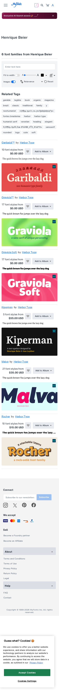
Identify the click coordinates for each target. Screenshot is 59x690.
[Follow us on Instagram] (6, 505)
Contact (7, 597)
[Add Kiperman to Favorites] (28, 316)
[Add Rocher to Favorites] (28, 425)
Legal (6, 578)
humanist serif (10, 121)
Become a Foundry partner (16, 535)
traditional (28, 105)
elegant (48, 121)
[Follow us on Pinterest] (25, 505)
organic (37, 100)
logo (17, 132)
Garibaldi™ (8, 142)
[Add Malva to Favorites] (28, 370)
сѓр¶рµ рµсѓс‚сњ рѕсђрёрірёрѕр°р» (36, 111)
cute (25, 132)
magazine (49, 100)
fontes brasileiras (11, 116)
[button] (44, 75)
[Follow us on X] (16, 505)
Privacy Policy (10, 568)
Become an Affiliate (13, 540)
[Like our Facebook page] (35, 505)
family (39, 105)
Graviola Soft (9, 252)
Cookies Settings (27, 681)
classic (15, 105)
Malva (5, 361)
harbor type (40, 116)
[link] (47, 5)
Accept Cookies (27, 672)
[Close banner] (53, 15)
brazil (5, 105)
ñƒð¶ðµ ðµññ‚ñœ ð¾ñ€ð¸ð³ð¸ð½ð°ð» (22, 127)
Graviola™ (8, 197)
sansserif (50, 127)
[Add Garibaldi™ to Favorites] (28, 151)
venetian (25, 121)
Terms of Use (10, 563)
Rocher (6, 416)
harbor (27, 116)
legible (17, 100)
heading (37, 121)
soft (34, 132)
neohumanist (9, 111)
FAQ (5, 592)
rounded (7, 132)
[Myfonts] (16, 6)
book (27, 100)
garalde (7, 100)
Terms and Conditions (14, 558)
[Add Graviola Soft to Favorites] (28, 261)
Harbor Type (27, 142)
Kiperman (7, 307)
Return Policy (10, 573)
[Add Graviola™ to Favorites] (28, 206)
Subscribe (44, 497)
